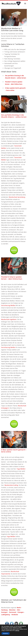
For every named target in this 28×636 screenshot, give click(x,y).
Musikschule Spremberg (17, 197)
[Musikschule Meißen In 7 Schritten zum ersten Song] (14, 17)
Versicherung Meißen (8, 305)
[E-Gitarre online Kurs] (14, 266)
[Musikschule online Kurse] (11, 3)
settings (17, 630)
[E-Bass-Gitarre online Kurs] (14, 439)
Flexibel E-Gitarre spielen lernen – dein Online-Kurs (11, 278)
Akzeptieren (5, 633)
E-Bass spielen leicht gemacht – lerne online (14, 450)
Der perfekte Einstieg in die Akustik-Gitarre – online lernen (14, 116)
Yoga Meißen (21, 469)
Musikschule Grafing (11, 485)
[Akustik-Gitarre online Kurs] (14, 104)
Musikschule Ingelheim (8, 319)
